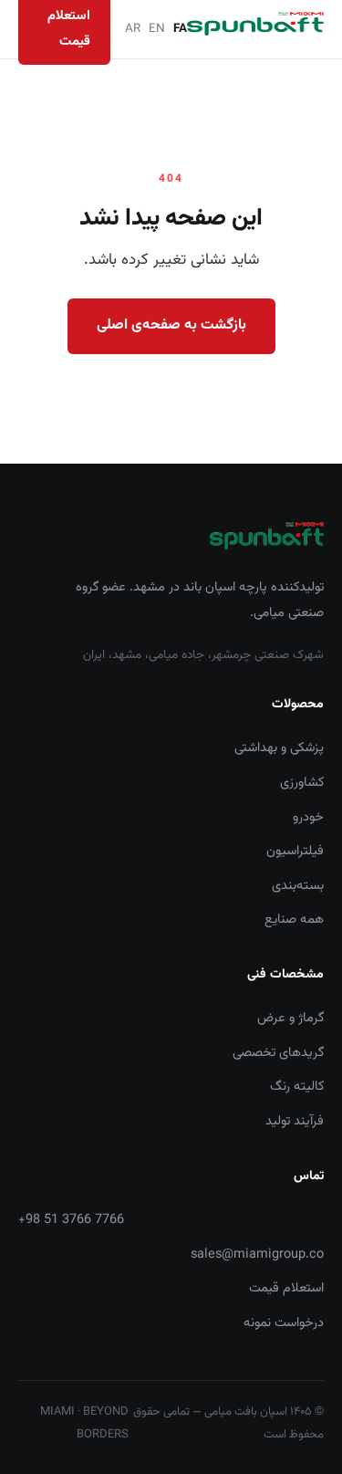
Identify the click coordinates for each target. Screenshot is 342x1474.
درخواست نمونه (284, 1322)
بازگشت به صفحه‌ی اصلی (171, 325)
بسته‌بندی (298, 885)
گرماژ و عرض (290, 1018)
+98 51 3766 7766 (71, 1219)
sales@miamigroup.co (257, 1254)
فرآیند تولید (294, 1121)
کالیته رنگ (297, 1086)
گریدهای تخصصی (278, 1052)
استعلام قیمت (286, 1288)
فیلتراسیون (295, 851)
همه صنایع (294, 919)
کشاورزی (302, 782)
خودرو (308, 817)
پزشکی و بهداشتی (279, 747)
